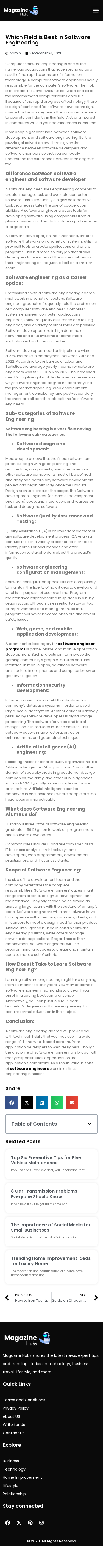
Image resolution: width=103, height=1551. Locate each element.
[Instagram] (41, 1523)
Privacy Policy (16, 1408)
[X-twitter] (19, 1523)
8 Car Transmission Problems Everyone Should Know (44, 1193)
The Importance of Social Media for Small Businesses (51, 1227)
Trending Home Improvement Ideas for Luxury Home (51, 1261)
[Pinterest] (30, 1523)
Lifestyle (10, 1485)
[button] (95, 10)
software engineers (29, 1068)
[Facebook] (8, 1523)
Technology (14, 1469)
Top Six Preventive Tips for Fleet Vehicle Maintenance (47, 1160)
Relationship (14, 1494)
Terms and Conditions (24, 1400)
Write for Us (14, 1424)
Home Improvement (22, 1477)
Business (11, 1461)
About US (11, 1416)
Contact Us (13, 1433)
